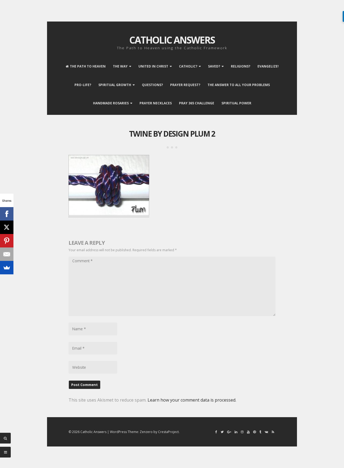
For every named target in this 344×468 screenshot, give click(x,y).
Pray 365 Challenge (196, 103)
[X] (6, 227)
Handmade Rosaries (111, 103)
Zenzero (146, 432)
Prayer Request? (185, 85)
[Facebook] (6, 214)
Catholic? (188, 66)
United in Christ (153, 66)
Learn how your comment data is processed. (192, 400)
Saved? (214, 66)
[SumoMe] (6, 267)
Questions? (152, 85)
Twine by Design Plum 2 (172, 134)
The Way (120, 66)
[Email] (6, 254)
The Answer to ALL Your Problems (238, 85)
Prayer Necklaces (155, 103)
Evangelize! (268, 66)
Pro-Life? (82, 85)
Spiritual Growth (114, 85)
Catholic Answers (172, 40)
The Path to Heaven (88, 66)
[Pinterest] (6, 240)
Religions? (240, 66)
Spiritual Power (236, 103)
